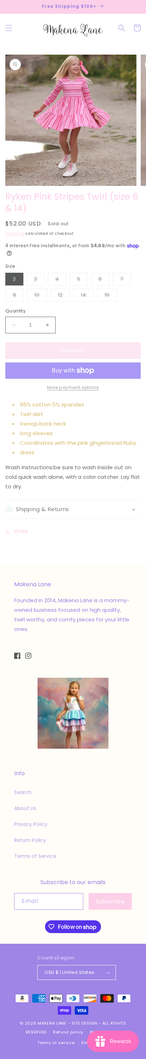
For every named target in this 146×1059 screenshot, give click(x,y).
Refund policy (68, 1032)
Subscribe (110, 901)
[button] (9, 28)
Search (23, 792)
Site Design (84, 1023)
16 (111, 296)
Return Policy (30, 840)
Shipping (14, 233)
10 (40, 296)
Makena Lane (52, 1023)
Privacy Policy (30, 824)
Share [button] (20, 531)
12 (64, 296)
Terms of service (56, 1043)
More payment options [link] (73, 387)
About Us (25, 808)
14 (87, 296)
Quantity (15, 310)
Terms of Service (35, 856)
